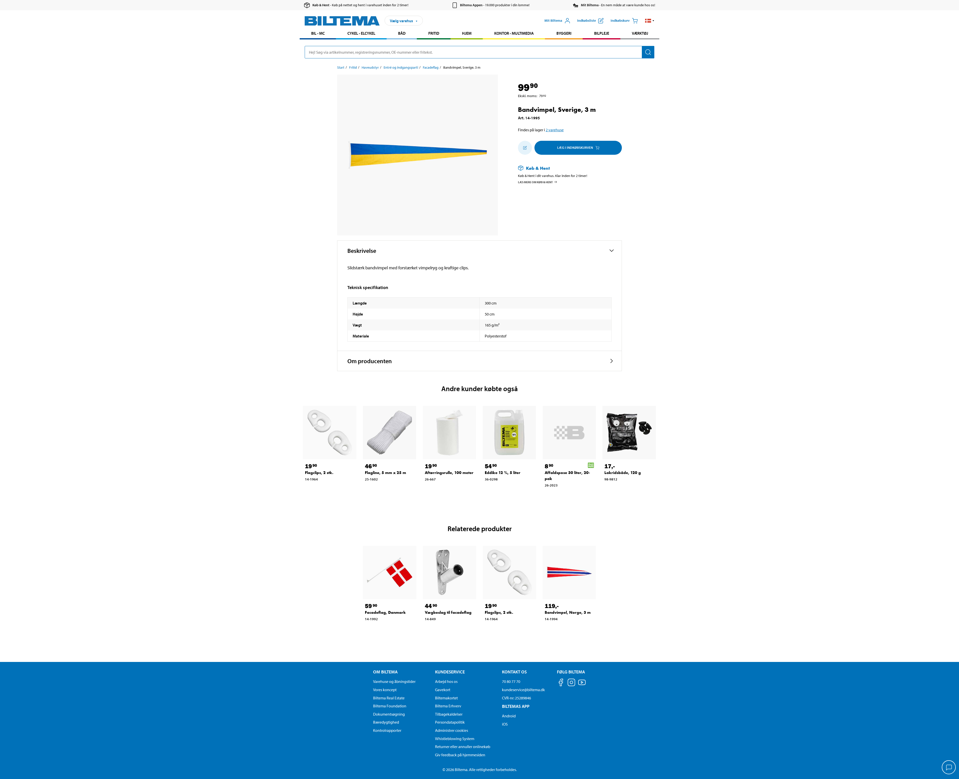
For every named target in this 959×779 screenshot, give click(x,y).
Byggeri (563, 33)
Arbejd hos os (446, 681)
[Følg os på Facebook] (561, 683)
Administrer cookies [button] (451, 730)
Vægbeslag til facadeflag (448, 612)
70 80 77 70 (511, 681)
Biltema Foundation (389, 705)
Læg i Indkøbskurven (575, 147)
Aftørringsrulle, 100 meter (449, 472)
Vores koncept (385, 689)
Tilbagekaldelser (449, 714)
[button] (650, 21)
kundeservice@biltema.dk (523, 689)
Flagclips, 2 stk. (319, 472)
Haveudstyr (370, 67)
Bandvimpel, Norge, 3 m (568, 612)
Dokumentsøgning (389, 714)
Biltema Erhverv (448, 705)
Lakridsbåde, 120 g (622, 472)
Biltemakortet (446, 697)
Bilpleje (601, 33)
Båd (402, 33)
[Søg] (648, 52)
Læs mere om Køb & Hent (535, 182)
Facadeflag (431, 67)
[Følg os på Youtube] (582, 685)
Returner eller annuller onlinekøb (462, 746)
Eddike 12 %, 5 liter (502, 472)
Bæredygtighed (386, 722)
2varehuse (555, 129)
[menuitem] (318, 33)
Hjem (467, 33)
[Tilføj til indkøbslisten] (525, 148)
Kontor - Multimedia (514, 33)
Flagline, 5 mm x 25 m (385, 472)
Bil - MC (318, 33)
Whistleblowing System (454, 738)
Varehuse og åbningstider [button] (394, 681)
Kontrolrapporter (387, 730)
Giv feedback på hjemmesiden (460, 754)
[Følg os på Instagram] (571, 683)
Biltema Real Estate (389, 697)
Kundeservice (450, 672)
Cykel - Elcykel (361, 33)
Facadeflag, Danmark (385, 612)
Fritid (433, 33)
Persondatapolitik (450, 722)
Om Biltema (385, 672)
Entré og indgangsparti (401, 67)
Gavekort (442, 689)
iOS (505, 724)
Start (340, 67)
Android (509, 715)
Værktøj (640, 33)
